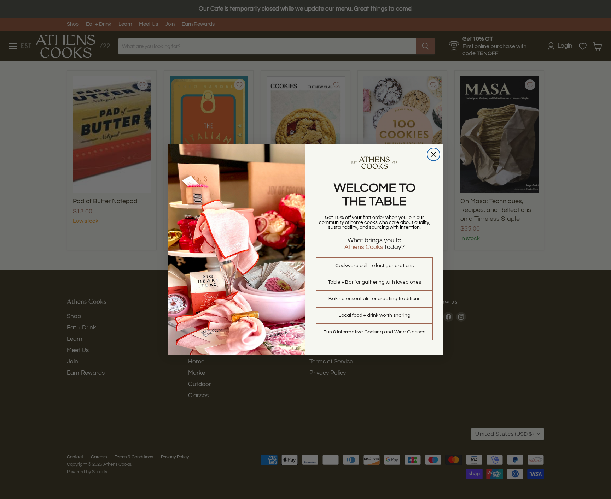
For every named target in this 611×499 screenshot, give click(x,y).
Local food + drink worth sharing (375, 315)
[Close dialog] (433, 154)
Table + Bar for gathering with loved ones (374, 282)
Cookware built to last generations (374, 265)
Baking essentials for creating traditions (374, 298)
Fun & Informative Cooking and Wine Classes (374, 331)
